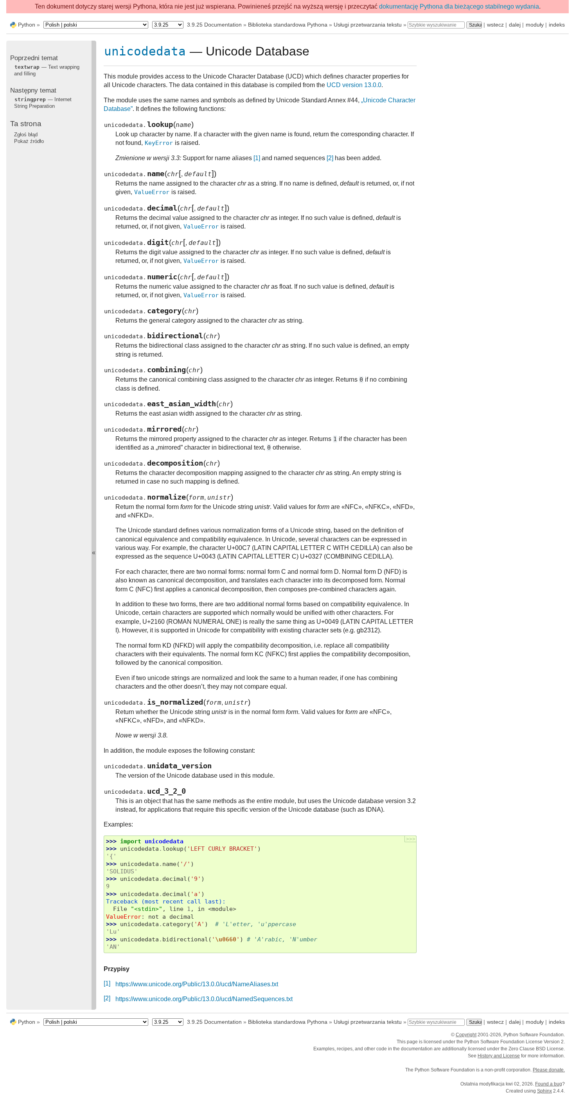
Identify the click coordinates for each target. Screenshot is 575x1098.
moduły (535, 24)
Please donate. (549, 1070)
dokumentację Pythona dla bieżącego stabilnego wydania (459, 6)
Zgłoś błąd (26, 134)
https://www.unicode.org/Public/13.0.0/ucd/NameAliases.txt (196, 984)
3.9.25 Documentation (214, 24)
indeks (557, 24)
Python (26, 24)
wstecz (495, 24)
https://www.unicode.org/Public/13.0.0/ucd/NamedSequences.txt (204, 999)
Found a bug (548, 1084)
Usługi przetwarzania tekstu (368, 24)
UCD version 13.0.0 (354, 85)
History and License (499, 1056)
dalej (515, 24)
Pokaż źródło (29, 141)
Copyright (466, 1034)
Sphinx (544, 1091)
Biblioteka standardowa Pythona (287, 24)
